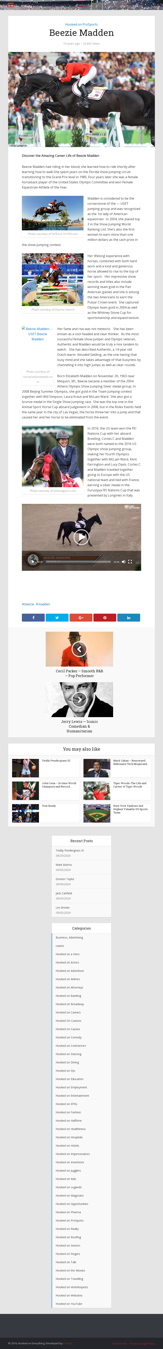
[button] (81, 537)
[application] (81, 537)
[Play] (33, 562)
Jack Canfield (64, 893)
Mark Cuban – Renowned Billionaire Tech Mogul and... (131, 762)
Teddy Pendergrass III (56, 760)
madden (44, 604)
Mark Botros (64, 865)
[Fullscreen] (130, 562)
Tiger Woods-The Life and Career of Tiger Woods (129, 784)
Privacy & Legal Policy (142, 1343)
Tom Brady (49, 805)
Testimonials (119, 1343)
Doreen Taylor (65, 879)
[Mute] (124, 562)
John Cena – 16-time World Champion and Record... (59, 784)
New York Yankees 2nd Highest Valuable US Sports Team (130, 809)
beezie (29, 604)
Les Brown (63, 907)
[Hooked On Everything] (81, 4)
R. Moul (67, 1343)
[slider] (78, 562)
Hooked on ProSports (81, 24)
